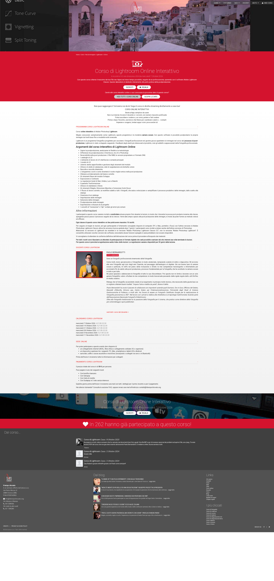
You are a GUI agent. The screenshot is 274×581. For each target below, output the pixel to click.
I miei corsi (267, 3)
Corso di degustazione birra (214, 519)
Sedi (237, 3)
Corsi (216, 3)
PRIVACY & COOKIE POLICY (19, 526)
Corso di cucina (211, 513)
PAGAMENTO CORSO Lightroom (89, 362)
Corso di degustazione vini (214, 517)
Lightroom (99, 54)
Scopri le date (150, 97)
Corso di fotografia (211, 509)
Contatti (208, 481)
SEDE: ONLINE (81, 342)
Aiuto (255, 3)
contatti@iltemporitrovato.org (150, 387)
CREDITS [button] (5, 526)
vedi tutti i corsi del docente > (117, 312)
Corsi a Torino (210, 524)
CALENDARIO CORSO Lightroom (89, 319)
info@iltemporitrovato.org (14, 499)
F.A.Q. (110, 387)
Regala (144, 87)
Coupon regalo (210, 499)
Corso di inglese (211, 515)
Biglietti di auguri (211, 497)
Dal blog (99, 475)
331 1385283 (9, 509)
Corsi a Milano (210, 520)
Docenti (246, 3)
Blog (207, 494)
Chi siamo (227, 3)
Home (78, 54)
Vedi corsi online (127, 97)
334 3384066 (9, 504)
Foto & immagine (90, 54)
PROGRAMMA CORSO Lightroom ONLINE (92, 127)
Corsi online (209, 488)
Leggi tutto (152, 481)
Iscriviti (129, 87)
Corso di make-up (211, 511)
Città (207, 486)
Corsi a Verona (210, 522)
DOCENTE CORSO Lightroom (88, 247)
